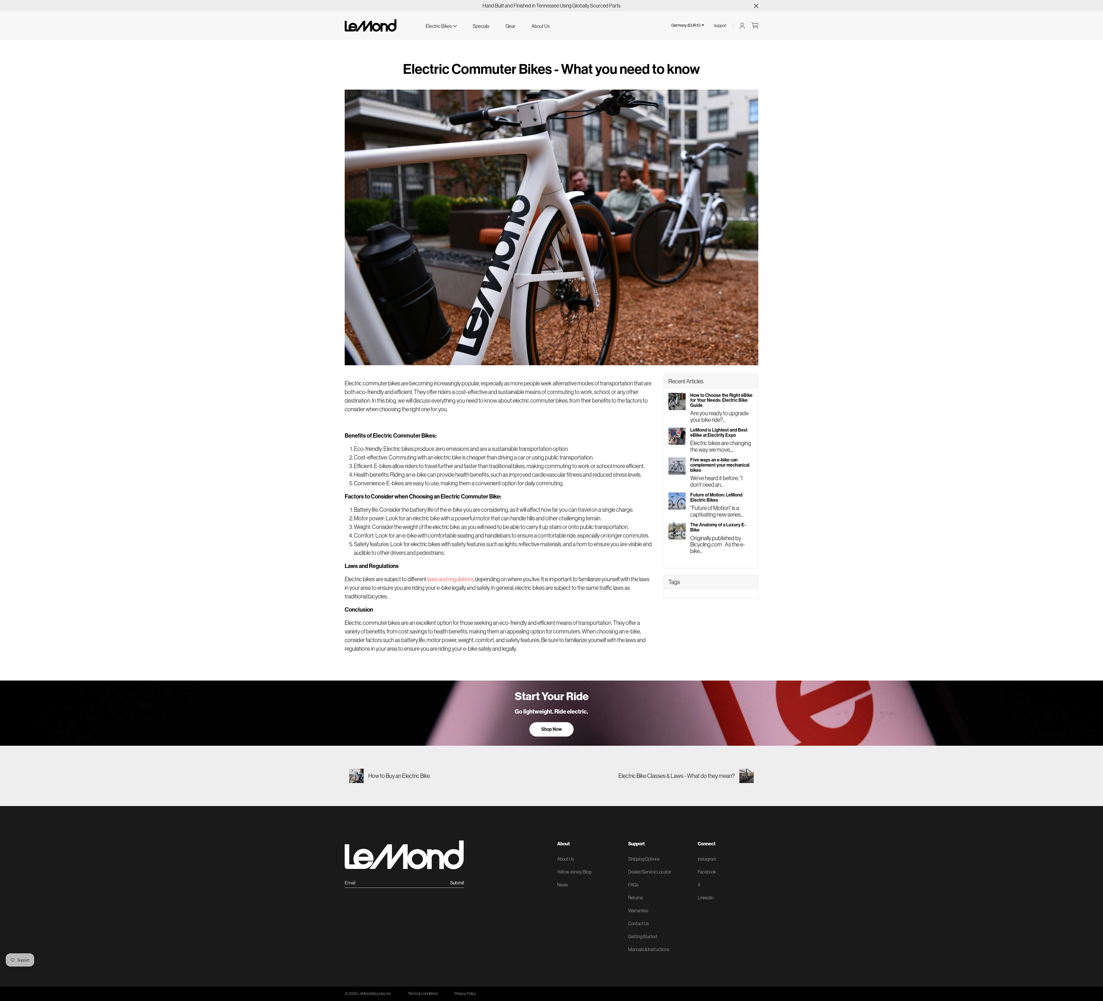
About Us (540, 26)
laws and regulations (450, 579)
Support (720, 25)
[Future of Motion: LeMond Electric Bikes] (677, 501)
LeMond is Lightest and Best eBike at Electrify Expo (718, 432)
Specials (481, 26)
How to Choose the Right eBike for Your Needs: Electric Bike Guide (721, 400)
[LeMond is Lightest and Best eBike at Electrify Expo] (677, 436)
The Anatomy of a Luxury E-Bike (718, 527)
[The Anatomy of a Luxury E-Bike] (677, 531)
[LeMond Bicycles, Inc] (370, 25)
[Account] (742, 25)
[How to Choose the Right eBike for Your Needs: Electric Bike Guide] (677, 401)
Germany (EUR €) (686, 25)
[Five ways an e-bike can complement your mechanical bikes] (677, 466)
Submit (457, 883)
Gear (510, 26)
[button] (441, 25)
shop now (551, 729)
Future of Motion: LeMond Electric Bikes (716, 497)
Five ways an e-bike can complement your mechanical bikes (719, 465)
